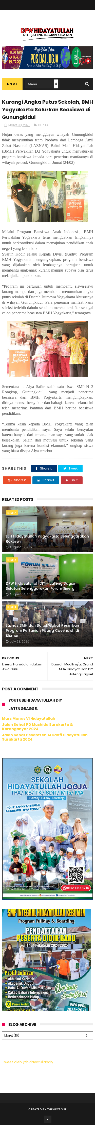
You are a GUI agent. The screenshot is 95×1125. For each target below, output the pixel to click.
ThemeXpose (57, 1109)
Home (12, 84)
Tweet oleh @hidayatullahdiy (27, 1062)
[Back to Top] (47, 1119)
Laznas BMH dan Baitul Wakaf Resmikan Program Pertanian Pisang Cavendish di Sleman (42, 630)
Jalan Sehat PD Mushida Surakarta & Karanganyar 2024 (37, 726)
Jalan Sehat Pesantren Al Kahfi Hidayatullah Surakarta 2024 (45, 737)
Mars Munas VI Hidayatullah (28, 718)
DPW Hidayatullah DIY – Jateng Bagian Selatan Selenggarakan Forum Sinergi (41, 586)
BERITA (43, 125)
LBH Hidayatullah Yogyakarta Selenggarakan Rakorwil (47, 539)
